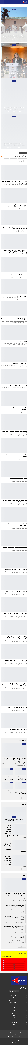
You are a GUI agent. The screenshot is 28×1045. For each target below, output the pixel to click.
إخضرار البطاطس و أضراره (20, 364)
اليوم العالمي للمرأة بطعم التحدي (18, 296)
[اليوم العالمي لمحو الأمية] (14, 195)
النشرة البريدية (6, 159)
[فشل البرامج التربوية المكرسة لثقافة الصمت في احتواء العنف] (14, 308)
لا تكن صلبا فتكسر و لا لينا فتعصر (18, 478)
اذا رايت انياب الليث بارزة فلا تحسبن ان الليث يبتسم (15, 730)
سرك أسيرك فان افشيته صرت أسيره (17, 707)
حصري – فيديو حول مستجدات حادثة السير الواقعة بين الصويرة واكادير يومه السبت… (14, 760)
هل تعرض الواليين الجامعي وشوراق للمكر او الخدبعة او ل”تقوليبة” (14, 936)
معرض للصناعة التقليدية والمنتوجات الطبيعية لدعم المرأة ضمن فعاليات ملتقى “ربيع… (14, 37)
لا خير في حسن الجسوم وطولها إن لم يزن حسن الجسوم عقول (14, 432)
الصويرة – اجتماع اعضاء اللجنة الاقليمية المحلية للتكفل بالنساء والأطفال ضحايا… (14, 108)
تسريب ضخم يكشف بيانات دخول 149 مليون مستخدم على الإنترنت (14, 906)
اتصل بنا (13, 998)
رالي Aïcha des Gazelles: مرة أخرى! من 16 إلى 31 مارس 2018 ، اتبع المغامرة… (14, 228)
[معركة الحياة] (14, 332)
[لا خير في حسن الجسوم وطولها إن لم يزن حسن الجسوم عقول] (14, 422)
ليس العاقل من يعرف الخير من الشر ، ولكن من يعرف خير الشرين (15, 501)
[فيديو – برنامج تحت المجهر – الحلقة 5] (7, 785)
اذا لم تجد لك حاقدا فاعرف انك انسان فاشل (15, 569)
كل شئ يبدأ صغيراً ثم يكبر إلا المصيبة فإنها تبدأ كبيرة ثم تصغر (14, 684)
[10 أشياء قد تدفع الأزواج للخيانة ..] (14, 376)
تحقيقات (25, 161)
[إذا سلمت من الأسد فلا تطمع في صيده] (14, 582)
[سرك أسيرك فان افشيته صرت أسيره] (14, 698)
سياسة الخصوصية (13, 1000)
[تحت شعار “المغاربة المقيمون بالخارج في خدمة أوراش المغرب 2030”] (14, 815)
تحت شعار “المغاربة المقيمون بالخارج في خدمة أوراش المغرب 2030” (14, 820)
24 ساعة (25, 159)
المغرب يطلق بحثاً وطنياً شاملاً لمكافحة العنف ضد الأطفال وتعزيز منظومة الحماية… (14, 72)
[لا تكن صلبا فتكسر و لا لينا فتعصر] (14, 469)
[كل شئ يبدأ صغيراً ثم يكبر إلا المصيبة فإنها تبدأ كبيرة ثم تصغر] (14, 674)
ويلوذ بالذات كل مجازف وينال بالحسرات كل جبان (14, 547)
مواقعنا (13, 1007)
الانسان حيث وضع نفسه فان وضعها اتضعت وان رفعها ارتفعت (14, 524)
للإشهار (4, 1032)
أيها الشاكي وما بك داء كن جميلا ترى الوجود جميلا (15, 614)
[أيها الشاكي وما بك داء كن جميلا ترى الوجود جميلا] (14, 604)
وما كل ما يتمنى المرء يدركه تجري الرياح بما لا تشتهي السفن (15, 637)
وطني (13, 1015)
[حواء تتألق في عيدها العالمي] (14, 264)
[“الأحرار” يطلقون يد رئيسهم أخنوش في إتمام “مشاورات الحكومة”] (14, 398)
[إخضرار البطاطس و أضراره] (14, 354)
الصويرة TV (11, 159)
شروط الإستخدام (13, 1005)
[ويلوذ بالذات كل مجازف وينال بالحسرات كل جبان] (14, 538)
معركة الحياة (23, 341)
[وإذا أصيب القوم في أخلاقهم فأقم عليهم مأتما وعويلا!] (14, 445)
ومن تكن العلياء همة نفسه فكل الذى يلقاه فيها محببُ (15, 661)
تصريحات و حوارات (19, 161)
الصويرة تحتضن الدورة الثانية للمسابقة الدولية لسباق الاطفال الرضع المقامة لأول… (14, 144)
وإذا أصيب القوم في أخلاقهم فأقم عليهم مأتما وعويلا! (14, 455)
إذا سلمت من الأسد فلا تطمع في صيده (16, 591)
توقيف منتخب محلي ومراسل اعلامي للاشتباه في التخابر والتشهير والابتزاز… (14, 927)
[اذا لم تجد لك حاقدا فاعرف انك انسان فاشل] (14, 560)
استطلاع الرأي (20, 159)
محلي (13, 1011)
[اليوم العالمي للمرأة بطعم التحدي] (14, 286)
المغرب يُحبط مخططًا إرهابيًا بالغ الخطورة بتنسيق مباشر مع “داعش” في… (14, 895)
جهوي (13, 1013)
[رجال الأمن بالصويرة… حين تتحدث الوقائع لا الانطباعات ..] (19, 860)
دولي (13, 1018)
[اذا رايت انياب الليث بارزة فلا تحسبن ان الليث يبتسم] (14, 720)
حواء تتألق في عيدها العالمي (19, 274)
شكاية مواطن (13, 1022)
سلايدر (14, 9)
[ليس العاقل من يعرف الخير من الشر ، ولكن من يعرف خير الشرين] (14, 491)
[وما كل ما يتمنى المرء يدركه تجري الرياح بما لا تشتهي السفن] (14, 627)
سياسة (13, 1020)
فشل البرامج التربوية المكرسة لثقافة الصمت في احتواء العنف (14, 319)
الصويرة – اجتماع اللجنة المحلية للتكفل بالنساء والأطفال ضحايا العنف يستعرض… (14, 182)
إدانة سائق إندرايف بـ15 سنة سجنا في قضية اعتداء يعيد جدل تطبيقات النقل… (14, 917)
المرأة (13, 1027)
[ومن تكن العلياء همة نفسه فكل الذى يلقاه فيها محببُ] (14, 651)
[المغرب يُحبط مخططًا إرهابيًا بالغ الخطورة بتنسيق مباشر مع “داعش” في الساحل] (14, 885)
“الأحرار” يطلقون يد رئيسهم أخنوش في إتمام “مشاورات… (15, 408)
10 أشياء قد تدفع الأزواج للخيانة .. (18, 386)
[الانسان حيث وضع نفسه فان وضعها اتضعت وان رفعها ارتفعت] (14, 514)
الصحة (16, 159)
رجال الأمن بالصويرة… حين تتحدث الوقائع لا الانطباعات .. (7, 860)
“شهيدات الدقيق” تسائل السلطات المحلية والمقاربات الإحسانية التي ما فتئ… (15, 251)
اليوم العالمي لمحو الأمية (20, 205)
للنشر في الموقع (13, 995)
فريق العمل (13, 1002)
